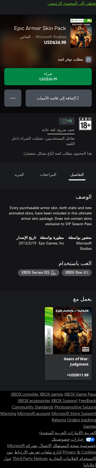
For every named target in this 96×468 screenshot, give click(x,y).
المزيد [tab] (19, 174)
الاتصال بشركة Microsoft (29, 445)
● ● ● (12, 97)
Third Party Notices (30, 458)
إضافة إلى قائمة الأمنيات (56, 98)
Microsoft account (33, 413)
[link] (68, 343)
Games (89, 426)
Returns (59, 419)
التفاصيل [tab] (77, 174)
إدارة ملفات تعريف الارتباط (37, 452)
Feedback (87, 400)
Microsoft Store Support (73, 413)
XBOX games (51, 394)
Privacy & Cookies (79, 452)
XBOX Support (64, 400)
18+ (69, 121)
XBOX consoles (24, 394)
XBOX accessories (34, 400)
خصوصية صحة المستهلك (74, 445)
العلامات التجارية (63, 458)
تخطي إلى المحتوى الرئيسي (71, 3)
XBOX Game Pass (80, 394)
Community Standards (32, 407)
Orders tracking (81, 419)
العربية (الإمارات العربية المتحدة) (67, 432)
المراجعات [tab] (48, 174)
